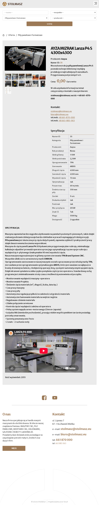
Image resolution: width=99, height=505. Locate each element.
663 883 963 (61, 443)
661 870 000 (64, 440)
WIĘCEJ (13, 448)
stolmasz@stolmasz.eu (61, 111)
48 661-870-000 (67, 117)
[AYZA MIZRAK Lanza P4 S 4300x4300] (25, 58)
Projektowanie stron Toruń (58, 502)
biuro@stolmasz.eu (59, 114)
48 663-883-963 (67, 120)
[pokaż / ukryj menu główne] (96, 3)
